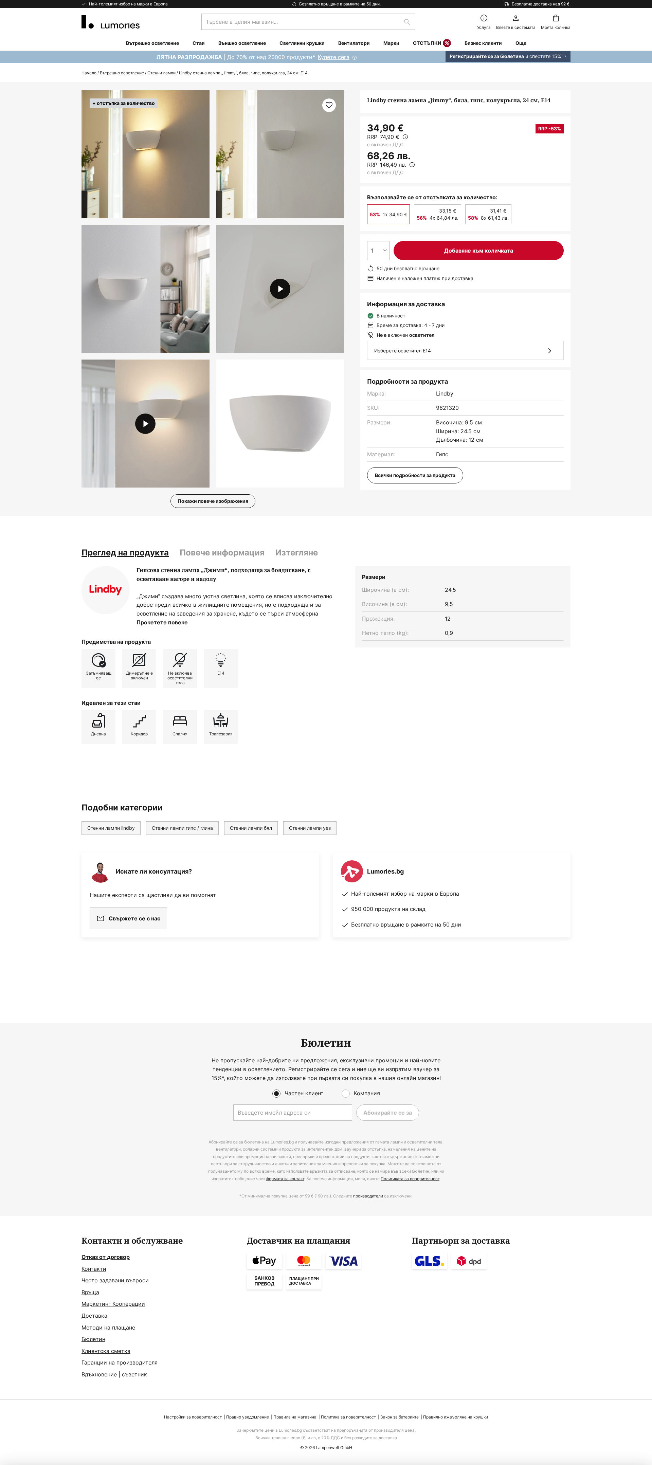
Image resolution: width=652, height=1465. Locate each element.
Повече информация (222, 552)
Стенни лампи (161, 73)
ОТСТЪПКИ (427, 43)
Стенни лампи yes (310, 828)
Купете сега (333, 57)
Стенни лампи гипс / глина (182, 828)
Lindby (444, 393)
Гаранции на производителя (120, 1362)
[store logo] (111, 22)
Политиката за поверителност (410, 1179)
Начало (89, 73)
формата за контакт (285, 1179)
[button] (146, 289)
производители (368, 1196)
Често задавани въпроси (115, 1280)
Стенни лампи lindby (111, 828)
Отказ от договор (106, 1256)
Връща (90, 1292)
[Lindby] (106, 590)
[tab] (125, 552)
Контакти (94, 1268)
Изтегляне (296, 552)
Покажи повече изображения (213, 501)
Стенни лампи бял (251, 828)
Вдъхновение (99, 1374)
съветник (134, 1374)
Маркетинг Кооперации (113, 1303)
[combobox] (308, 22)
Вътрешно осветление (122, 73)
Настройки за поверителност (193, 1417)
